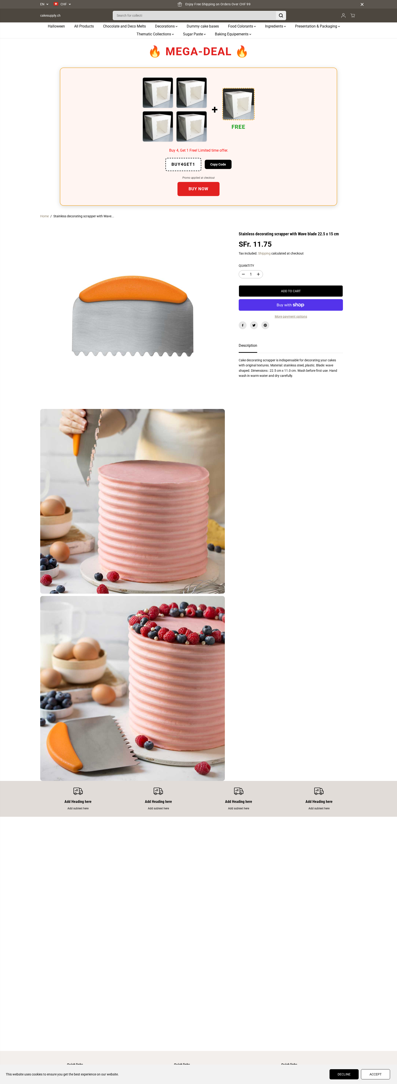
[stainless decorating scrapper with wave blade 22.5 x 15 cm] (132, 314)
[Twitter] (254, 325)
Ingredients (274, 26)
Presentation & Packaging (316, 26)
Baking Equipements (232, 34)
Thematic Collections (154, 34)
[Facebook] (243, 325)
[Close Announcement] (362, 4)
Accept (376, 1074)
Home (44, 216)
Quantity (246, 265)
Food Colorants (241, 26)
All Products (84, 26)
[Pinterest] (265, 325)
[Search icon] (281, 15)
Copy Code (218, 164)
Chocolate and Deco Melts (124, 26)
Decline (344, 1074)
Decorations (165, 26)
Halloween (56, 26)
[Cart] (352, 15)
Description (248, 345)
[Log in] (343, 15)
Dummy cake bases (203, 26)
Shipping (264, 253)
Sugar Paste (193, 34)
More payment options (291, 316)
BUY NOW (198, 188)
